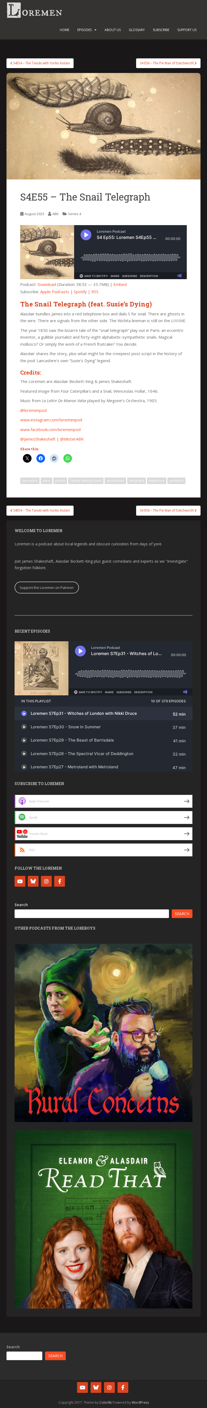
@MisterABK (72, 439)
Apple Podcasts (54, 291)
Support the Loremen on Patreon (47, 587)
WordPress (140, 1402)
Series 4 (74, 213)
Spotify (80, 291)
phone (60, 480)
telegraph (136, 480)
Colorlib (105, 1402)
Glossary (137, 30)
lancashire (30, 480)
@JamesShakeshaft (38, 439)
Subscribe (161, 30)
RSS (94, 291)
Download (46, 284)
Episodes (84, 30)
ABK (55, 213)
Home (64, 30)
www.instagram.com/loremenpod (51, 419)
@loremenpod (33, 410)
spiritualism (115, 480)
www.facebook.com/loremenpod (50, 429)
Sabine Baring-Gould (86, 480)
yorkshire (176, 480)
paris (46, 480)
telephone (156, 480)
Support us (186, 30)
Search (21, 904)
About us (113, 30)
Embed (120, 284)
